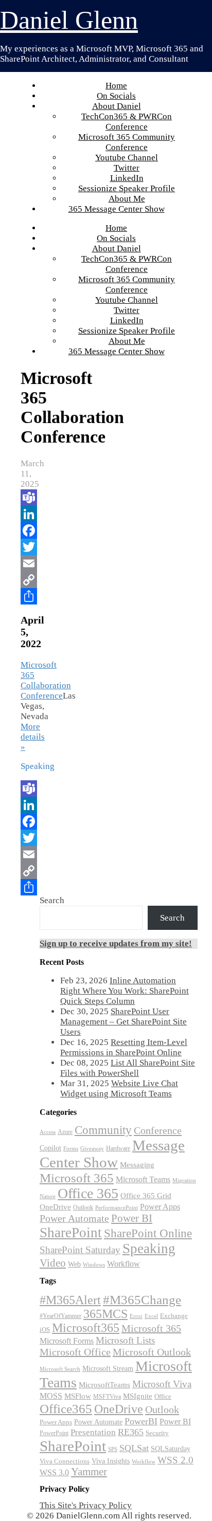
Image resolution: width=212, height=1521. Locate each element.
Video (53, 1263)
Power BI (131, 1218)
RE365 (131, 1432)
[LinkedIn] (27, 514)
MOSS (51, 1396)
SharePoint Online (148, 1233)
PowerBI (141, 1421)
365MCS (105, 1314)
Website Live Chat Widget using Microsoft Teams (119, 1088)
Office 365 (88, 1193)
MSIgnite (137, 1396)
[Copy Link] (27, 580)
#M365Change (142, 1300)
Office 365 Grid (145, 1195)
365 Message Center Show (116, 209)
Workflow (123, 1263)
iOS (45, 1329)
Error (136, 1316)
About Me (127, 199)
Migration (184, 1180)
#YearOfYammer (60, 1316)
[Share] (27, 596)
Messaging (137, 1164)
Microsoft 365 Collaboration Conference (46, 680)
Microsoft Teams (143, 1179)
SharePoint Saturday (80, 1249)
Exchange (174, 1316)
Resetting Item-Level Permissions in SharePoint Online (123, 1047)
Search (52, 900)
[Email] (27, 563)
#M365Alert (70, 1300)
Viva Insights (111, 1461)
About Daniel (116, 106)
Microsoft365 (85, 1327)
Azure (65, 1131)
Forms (70, 1148)
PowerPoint (54, 1433)
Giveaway (92, 1148)
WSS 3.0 (54, 1472)
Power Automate (74, 1218)
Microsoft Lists (125, 1340)
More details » (33, 737)
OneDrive (55, 1206)
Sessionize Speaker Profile (126, 188)
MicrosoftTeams (104, 1385)
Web (74, 1264)
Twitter (126, 168)
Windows (94, 1265)
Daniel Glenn (69, 20)
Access (48, 1132)
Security (157, 1433)
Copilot (50, 1148)
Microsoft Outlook (152, 1352)
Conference (158, 1130)
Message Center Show (112, 1153)
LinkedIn (127, 178)
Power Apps (160, 1206)
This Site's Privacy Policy (86, 1505)
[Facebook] (27, 530)
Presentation (93, 1432)
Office (162, 1396)
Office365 (66, 1408)
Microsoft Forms (67, 1340)
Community (103, 1130)
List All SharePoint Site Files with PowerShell (127, 1068)
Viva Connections (65, 1461)
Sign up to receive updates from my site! (116, 943)
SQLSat (134, 1448)
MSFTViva (107, 1396)
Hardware (118, 1148)
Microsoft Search (60, 1369)
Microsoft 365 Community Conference (126, 142)
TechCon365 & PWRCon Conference (126, 122)
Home (116, 85)
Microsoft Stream (107, 1368)
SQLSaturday (170, 1449)
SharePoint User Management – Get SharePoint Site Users (123, 1021)
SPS (112, 1449)
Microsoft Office (75, 1352)
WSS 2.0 (175, 1460)
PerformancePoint (116, 1208)
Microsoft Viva (161, 1384)
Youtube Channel (126, 157)
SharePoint (71, 1232)
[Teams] (27, 497)
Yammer (89, 1471)
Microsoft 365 (77, 1178)
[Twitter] (27, 547)
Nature (48, 1196)
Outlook (83, 1207)
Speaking (148, 1248)
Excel (151, 1316)
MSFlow (77, 1396)
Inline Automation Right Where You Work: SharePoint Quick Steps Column (124, 991)
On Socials (116, 96)
